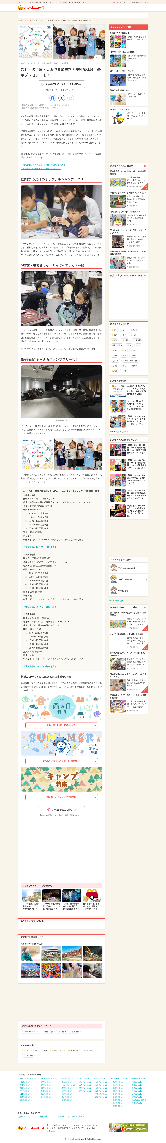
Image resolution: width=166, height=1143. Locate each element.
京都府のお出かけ (101, 1085)
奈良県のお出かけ (101, 1091)
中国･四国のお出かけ (120, 1078)
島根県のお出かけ (119, 1094)
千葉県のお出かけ (68, 1088)
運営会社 (43, 1116)
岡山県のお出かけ (119, 1085)
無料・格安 (48, 1032)
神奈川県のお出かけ (69, 1085)
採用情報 (60, 1116)
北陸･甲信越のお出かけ (48, 1078)
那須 (115, 340)
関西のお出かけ (100, 1078)
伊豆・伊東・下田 (131, 361)
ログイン (145, 2)
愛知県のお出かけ (85, 1082)
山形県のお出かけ (26, 1097)
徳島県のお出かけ (119, 1106)
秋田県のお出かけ (26, 1094)
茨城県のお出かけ (68, 1100)
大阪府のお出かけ (101, 1082)
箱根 (115, 350)
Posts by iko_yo (116, 600)
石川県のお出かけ (47, 1091)
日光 (139, 345)
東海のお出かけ (84, 1078)
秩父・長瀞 (117, 345)
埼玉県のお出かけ (68, 1091)
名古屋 (134, 330)
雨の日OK (62, 1032)
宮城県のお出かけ (26, 1085)
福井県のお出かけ (47, 1097)
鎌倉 (134, 356)
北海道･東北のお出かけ (27, 1078)
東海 (45, 1051)
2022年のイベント (32, 1032)
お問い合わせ (24, 1116)
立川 (134, 350)
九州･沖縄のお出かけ (139, 1078)
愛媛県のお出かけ (119, 1097)
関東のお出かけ (66, 1078)
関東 (27, 1051)
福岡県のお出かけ (138, 1082)
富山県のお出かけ (47, 1094)
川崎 (134, 335)
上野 (115, 356)
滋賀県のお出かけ (101, 1097)
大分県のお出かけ (138, 1094)
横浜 (115, 330)
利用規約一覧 (78, 1116)
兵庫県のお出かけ (101, 1088)
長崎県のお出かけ (138, 1088)
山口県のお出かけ (119, 1088)
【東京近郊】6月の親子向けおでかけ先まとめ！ (43, 165)
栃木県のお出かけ (68, 1097)
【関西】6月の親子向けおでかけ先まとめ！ (41, 169)
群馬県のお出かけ (68, 1094)
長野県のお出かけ (47, 1082)
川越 (115, 366)
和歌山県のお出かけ (102, 1094)
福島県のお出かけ (26, 1100)
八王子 (115, 361)
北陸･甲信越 (73, 1051)
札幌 (129, 345)
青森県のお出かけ (26, 1088)
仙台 (124, 330)
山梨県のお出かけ (47, 1085)
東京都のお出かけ (68, 1082)
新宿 (124, 335)
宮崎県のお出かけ (138, 1097)
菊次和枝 (65, 63)
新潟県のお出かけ (47, 1088)
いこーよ (24, 2)
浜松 (124, 366)
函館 (115, 371)
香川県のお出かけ (119, 1103)
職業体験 (75, 1032)
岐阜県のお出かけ (85, 1085)
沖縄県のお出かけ (138, 1103)
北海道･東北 (58, 1051)
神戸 (115, 335)
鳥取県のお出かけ (119, 1091)
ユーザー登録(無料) (132, 2)
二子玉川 (137, 340)
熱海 (124, 356)
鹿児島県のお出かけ (139, 1100)
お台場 (125, 340)
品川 (124, 350)
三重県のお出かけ (85, 1088)
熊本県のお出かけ (138, 1091)
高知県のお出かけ (119, 1100)
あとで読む (119, 2)
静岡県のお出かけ (85, 1091)
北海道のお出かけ (26, 1082)
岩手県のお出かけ (26, 1091)
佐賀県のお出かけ (138, 1085)
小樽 (124, 371)
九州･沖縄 (29, 1056)
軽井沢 (134, 366)
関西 (36, 1051)
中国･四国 (88, 1051)
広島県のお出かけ (119, 1082)
